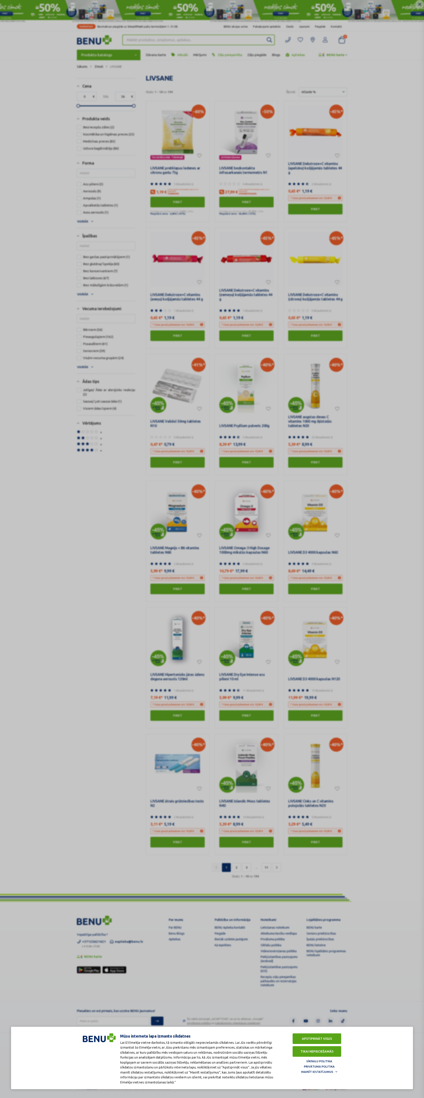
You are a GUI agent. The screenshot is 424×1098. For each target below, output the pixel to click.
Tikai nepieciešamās (317, 1051)
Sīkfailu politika (319, 1061)
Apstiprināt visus (317, 1038)
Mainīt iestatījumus (317, 1071)
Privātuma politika (319, 1066)
